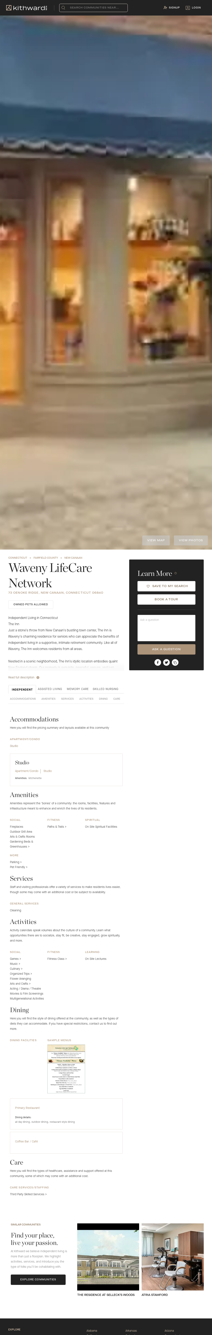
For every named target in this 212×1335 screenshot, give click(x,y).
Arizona (169, 1330)
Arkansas (131, 1330)
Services (67, 699)
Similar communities (26, 1225)
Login (196, 8)
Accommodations (23, 699)
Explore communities (38, 1279)
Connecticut (17, 558)
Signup (174, 8)
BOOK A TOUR (166, 599)
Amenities (48, 699)
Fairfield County (46, 558)
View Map (156, 540)
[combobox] (70, 8)
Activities (86, 699)
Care (116, 699)
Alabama (92, 1330)
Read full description (21, 677)
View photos (191, 540)
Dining (103, 699)
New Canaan (73, 558)
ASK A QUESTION (166, 649)
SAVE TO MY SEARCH (170, 586)
